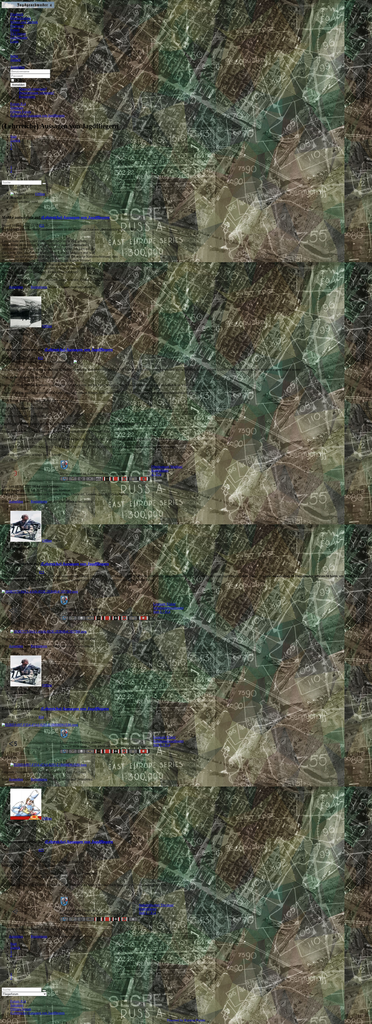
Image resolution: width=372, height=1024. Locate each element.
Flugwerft (17, 26)
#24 (41, 717)
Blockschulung (20, 18)
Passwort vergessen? (33, 89)
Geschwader (18, 37)
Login (14, 41)
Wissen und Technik (24, 22)
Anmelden (18, 84)
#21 (41, 225)
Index (14, 56)
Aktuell (15, 60)
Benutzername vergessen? (36, 93)
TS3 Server (18, 33)
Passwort (57, 76)
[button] (17, 67)
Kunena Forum (194, 1020)
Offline (40, 194)
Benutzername (61, 71)
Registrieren (27, 96)
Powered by (175, 1020)
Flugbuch (16, 14)
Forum (14, 30)
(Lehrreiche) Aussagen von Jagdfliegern (75, 217)
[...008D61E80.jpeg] (40, 725)
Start (13, 136)
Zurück (15, 140)
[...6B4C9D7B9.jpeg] (40, 591)
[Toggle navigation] (3, 50)
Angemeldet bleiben (29, 80)
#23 (41, 572)
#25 (41, 850)
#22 (40, 358)
